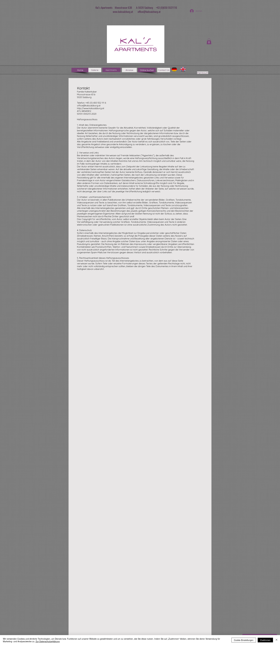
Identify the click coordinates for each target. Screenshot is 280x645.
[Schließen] (276, 640)
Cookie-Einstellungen (243, 640)
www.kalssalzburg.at (123, 11)
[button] (208, 41)
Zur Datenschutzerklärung (48, 641)
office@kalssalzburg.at (149, 11)
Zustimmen (265, 640)
